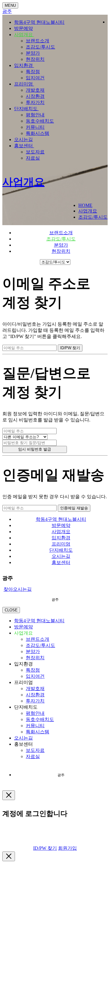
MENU (10, 5)
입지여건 (35, 77)
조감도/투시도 (40, 46)
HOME (85, 205)
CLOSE (11, 610)
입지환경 (24, 65)
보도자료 (35, 151)
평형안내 (35, 114)
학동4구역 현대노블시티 (39, 22)
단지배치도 (26, 108)
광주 (7, 11)
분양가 (33, 53)
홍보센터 (24, 145)
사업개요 (24, 34)
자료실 (33, 157)
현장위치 (35, 59)
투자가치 (35, 102)
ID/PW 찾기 (45, 848)
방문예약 (23, 28)
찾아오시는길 (18, 589)
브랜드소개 (37, 40)
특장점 (33, 71)
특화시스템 (37, 133)
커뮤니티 (35, 127)
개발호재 (35, 90)
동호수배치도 (40, 120)
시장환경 (35, 96)
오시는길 (23, 139)
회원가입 (67, 848)
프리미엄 (24, 83)
